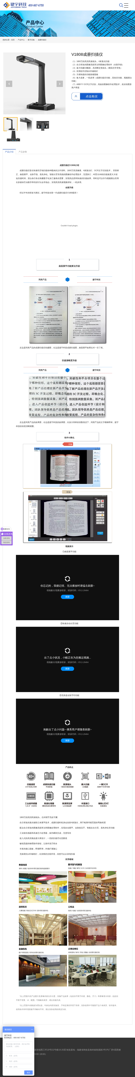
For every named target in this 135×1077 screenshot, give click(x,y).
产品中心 (21, 40)
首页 (13, 40)
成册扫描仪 (42, 40)
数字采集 (31, 40)
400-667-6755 (36, 5)
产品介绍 (9, 152)
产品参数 (23, 152)
